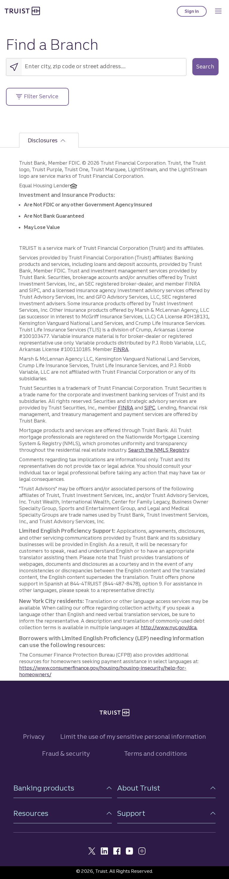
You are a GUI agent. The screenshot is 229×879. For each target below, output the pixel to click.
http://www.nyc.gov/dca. (169, 627)
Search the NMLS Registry (158, 450)
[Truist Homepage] (22, 11)
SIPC (149, 408)
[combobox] (104, 65)
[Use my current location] (14, 67)
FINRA (121, 349)
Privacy (33, 736)
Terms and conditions (155, 753)
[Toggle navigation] (218, 11)
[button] (62, 788)
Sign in (196, 13)
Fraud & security (66, 753)
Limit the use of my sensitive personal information (133, 736)
